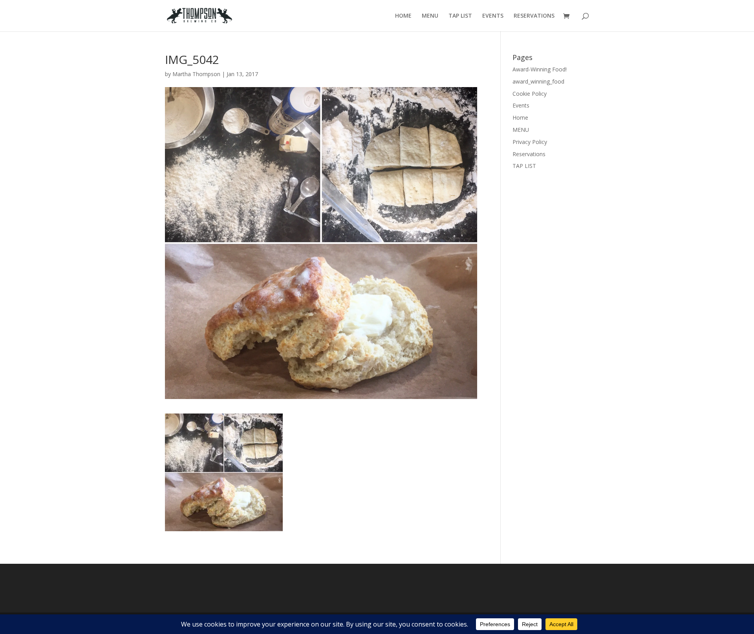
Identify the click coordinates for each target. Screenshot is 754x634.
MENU (430, 16)
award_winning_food (538, 81)
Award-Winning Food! (539, 69)
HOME (403, 16)
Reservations (528, 154)
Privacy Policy (529, 142)
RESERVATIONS (534, 16)
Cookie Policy (529, 93)
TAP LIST (460, 16)
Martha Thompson (196, 74)
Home (520, 117)
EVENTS (492, 16)
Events (520, 105)
